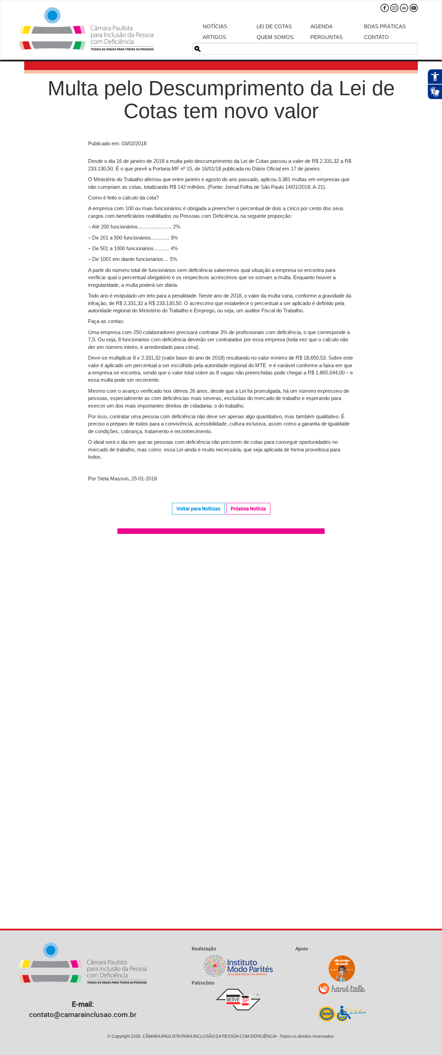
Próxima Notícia (248, 508)
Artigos (214, 37)
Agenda (321, 26)
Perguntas (326, 37)
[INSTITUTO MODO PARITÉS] (238, 966)
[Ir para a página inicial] (86, 28)
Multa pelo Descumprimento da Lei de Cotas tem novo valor (221, 100)
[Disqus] (221, 637)
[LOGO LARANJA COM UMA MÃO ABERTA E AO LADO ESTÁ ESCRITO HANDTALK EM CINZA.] (341, 989)
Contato (376, 37)
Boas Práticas (385, 26)
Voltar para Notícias (198, 508)
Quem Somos (275, 37)
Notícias (215, 26)
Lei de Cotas (274, 26)
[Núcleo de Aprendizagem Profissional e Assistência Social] (341, 1013)
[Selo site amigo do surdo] (341, 969)
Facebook (385, 8)
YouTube (414, 8)
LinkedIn (404, 8)
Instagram (394, 8)
